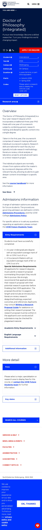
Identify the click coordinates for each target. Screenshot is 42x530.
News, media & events (12, 441)
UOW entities (9, 459)
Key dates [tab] (10, 399)
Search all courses (15, 420)
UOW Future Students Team (19, 227)
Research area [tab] (10, 102)
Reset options (21, 95)
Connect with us (11, 465)
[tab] (21, 235)
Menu (34, 4)
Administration (10, 453)
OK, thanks (28, 503)
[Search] (28, 4)
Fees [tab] (7, 367)
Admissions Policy (18, 216)
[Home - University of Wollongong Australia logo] (11, 4)
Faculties (7, 447)
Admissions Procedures (14, 213)
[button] (4, 50)
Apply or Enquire (31, 50)
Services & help (10, 435)
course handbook (18, 183)
